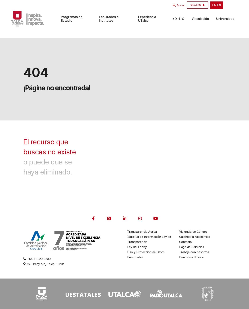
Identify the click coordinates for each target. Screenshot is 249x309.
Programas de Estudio (72, 18)
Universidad (225, 19)
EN (214, 5)
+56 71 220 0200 (38, 259)
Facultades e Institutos (109, 18)
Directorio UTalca (191, 257)
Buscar (181, 5)
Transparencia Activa (142, 231)
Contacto (185, 242)
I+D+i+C (178, 19)
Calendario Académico (194, 237)
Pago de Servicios (191, 247)
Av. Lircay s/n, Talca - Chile (45, 264)
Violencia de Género (193, 231)
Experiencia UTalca (147, 18)
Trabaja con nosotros (194, 252)
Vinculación (200, 19)
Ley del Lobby (137, 247)
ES (219, 5)
